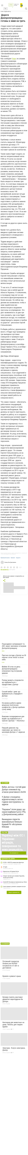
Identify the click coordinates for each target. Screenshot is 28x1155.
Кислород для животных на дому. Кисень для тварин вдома (13, 1024)
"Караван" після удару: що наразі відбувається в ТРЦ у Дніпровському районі (14, 812)
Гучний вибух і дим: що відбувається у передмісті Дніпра (12, 694)
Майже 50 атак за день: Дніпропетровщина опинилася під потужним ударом (12, 670)
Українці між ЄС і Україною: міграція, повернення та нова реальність (13, 842)
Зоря (14, 59)
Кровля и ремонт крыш (11, 976)
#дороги (18, 557)
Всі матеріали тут (14, 853)
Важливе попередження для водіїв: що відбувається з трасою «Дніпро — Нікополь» (13, 718)
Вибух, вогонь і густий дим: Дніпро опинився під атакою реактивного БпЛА (14, 789)
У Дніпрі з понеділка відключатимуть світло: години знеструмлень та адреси (13, 801)
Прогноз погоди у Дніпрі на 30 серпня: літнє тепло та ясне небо (14, 657)
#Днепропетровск (5, 557)
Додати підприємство (14, 892)
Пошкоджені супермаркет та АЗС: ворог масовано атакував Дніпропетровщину (14, 646)
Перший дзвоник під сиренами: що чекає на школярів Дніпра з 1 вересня (13, 730)
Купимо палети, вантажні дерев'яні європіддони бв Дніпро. (12, 999)
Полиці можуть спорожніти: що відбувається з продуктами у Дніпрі (13, 682)
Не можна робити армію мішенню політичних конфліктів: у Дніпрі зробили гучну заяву (13, 706)
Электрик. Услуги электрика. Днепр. (13, 1049)
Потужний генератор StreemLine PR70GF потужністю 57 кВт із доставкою (10, 964)
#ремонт (13, 557)
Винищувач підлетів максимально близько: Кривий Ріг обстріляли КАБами (12, 823)
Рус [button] (6, 8)
